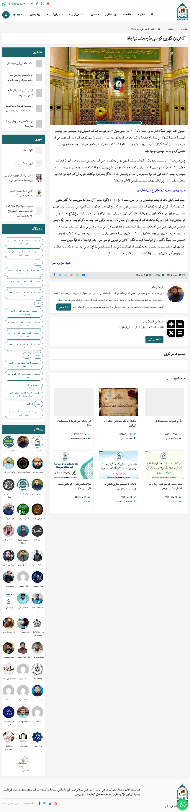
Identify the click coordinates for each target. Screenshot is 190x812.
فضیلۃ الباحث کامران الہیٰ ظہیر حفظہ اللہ (23, 364)
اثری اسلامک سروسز (24, 164)
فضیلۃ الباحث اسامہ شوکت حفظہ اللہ (23, 346)
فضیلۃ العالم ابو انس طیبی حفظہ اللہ (24, 253)
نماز (37, 262)
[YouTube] (48, 4)
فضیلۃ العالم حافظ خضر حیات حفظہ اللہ (23, 272)
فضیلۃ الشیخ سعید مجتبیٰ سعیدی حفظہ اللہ (23, 283)
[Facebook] (32, 4)
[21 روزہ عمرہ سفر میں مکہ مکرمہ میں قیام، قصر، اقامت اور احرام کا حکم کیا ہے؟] (39, 77)
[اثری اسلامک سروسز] (39, 164)
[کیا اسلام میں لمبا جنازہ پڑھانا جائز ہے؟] (39, 124)
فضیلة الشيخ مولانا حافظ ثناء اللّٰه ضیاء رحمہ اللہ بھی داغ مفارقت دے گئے (19, 211)
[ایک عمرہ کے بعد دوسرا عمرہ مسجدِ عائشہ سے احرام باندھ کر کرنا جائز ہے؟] (39, 108)
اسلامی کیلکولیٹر (153, 321)
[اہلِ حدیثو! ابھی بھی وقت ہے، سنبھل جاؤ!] (73, 402)
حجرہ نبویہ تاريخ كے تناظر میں (153, 190)
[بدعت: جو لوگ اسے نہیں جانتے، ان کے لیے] (118, 402)
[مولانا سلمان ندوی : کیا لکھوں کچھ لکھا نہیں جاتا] (73, 465)
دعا (38, 303)
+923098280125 (16, 4)
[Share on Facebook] (54, 275)
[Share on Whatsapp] (78, 275)
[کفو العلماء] (39, 150)
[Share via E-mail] (83, 275)
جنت (27, 355)
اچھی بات (35, 385)
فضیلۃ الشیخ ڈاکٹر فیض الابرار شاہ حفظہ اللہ (23, 394)
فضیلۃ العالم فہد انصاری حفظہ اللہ (23, 294)
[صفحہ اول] (152, 15)
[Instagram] (42, 4)
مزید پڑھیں (64, 307)
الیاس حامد (156, 287)
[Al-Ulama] (182, 11)
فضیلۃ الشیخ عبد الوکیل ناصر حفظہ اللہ (24, 242)
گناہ (27, 403)
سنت (38, 403)
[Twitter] (37, 4)
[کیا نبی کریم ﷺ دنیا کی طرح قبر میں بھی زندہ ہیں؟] (39, 93)
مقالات (157, 275)
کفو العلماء (28, 150)
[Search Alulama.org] (6, 15)
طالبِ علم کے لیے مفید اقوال (168, 421)
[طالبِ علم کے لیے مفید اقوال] (164, 402)
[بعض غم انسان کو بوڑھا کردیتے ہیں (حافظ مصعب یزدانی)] (39, 178)
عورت (37, 355)
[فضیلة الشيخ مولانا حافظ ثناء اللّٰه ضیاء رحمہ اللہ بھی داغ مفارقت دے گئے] (39, 211)
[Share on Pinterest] (72, 275)
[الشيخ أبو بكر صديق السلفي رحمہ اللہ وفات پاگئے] (39, 193)
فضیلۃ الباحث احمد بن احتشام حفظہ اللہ (24, 324)
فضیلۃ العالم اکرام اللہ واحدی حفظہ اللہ (24, 313)
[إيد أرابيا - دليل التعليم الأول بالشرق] (182, 792)
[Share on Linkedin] (66, 275)
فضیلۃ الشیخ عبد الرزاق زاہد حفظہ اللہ (24, 376)
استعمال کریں (154, 339)
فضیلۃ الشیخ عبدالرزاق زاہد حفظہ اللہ (24, 335)
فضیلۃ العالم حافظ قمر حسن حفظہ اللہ (24, 413)
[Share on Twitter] (60, 275)
